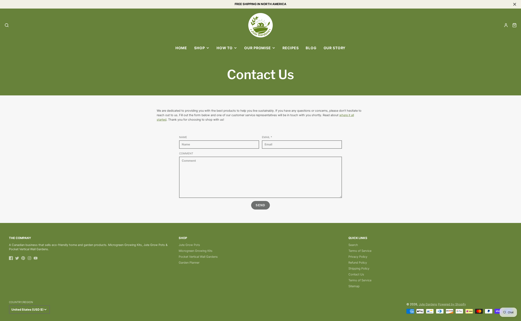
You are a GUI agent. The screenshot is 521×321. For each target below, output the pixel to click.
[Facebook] (11, 258)
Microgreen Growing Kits (195, 251)
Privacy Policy (357, 257)
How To (225, 48)
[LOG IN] (506, 25)
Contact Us (356, 274)
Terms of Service (359, 251)
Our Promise (257, 48)
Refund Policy (357, 262)
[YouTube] (36, 258)
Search (353, 245)
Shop (199, 48)
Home (181, 48)
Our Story (335, 48)
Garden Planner (189, 262)
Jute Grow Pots (189, 245)
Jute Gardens (428, 304)
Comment (186, 153)
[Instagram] (29, 258)
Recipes (290, 48)
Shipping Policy (358, 268)
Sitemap (354, 286)
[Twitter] (17, 258)
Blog (311, 48)
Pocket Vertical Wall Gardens (198, 257)
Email (267, 137)
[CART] (514, 25)
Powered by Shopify (452, 304)
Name (183, 137)
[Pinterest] (23, 258)
